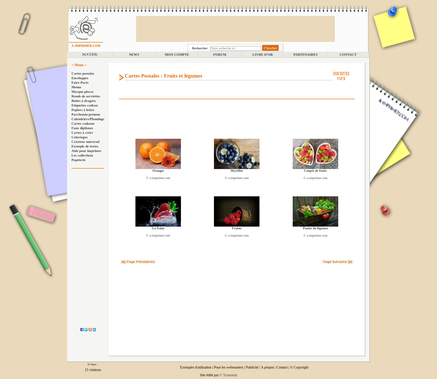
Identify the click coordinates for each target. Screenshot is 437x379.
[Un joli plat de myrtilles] (236, 154)
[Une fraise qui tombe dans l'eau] (158, 211)
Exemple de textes (84, 146)
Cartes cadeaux (83, 123)
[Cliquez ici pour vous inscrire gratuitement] (341, 76)
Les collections (82, 155)
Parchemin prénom (85, 114)
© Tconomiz (228, 375)
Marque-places (82, 91)
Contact (282, 367)
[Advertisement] (235, 28)
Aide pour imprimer (86, 151)
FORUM (219, 54)
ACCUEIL (90, 54)
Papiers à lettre (82, 110)
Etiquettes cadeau (84, 105)
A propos (267, 367)
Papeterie (78, 160)
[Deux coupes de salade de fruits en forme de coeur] (315, 154)
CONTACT (348, 54)
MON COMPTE (177, 54)
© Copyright (299, 367)
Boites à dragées (83, 101)
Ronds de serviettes (85, 96)
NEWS (134, 54)
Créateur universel (85, 142)
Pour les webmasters (228, 367)
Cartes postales (82, 73)
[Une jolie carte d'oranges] (158, 154)
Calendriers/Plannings (87, 119)
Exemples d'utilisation (195, 367)
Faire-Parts (80, 82)
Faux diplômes (82, 128)
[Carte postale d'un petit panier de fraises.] (236, 211)
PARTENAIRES (305, 54)
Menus (76, 87)
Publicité (252, 367)
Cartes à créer (82, 132)
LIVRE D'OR (262, 54)
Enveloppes (79, 78)
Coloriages (79, 137)
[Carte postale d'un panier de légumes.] (315, 211)
